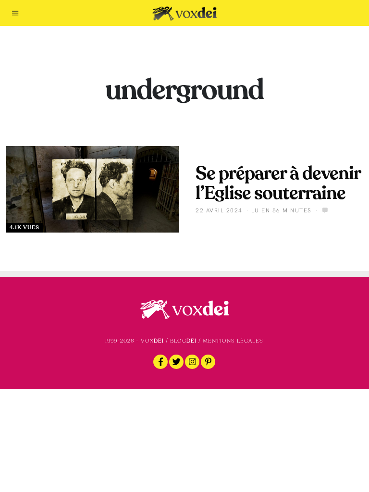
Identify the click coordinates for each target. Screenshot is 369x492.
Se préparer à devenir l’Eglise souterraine (278, 183)
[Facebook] (160, 362)
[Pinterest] (208, 362)
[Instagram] (192, 362)
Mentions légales (233, 340)
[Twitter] (176, 362)
